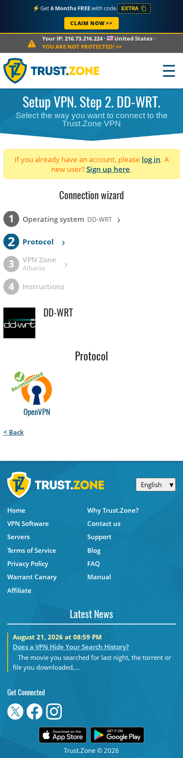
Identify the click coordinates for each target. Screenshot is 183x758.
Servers (18, 536)
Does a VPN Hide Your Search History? (71, 646)
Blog (93, 550)
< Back (13, 432)
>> (82, 46)
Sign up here (108, 169)
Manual (99, 576)
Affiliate (19, 590)
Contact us (103, 523)
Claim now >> (91, 23)
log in (151, 159)
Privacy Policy (27, 563)
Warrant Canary (32, 576)
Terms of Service (31, 550)
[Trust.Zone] (51, 70)
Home (16, 510)
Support (99, 536)
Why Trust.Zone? (113, 510)
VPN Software (28, 523)
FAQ (93, 563)
